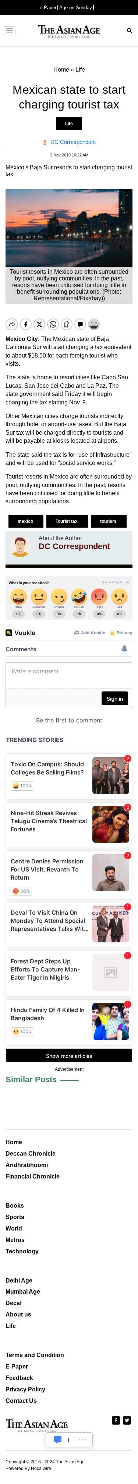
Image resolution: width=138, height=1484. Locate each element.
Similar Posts (31, 1079)
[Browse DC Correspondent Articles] (20, 546)
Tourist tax (67, 521)
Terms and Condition (35, 1355)
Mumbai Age (23, 1291)
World (14, 1228)
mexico (26, 521)
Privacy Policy (25, 1389)
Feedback (19, 1378)
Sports (15, 1217)
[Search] (130, 31)
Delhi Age (19, 1280)
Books (15, 1205)
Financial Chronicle (33, 1176)
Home (14, 1142)
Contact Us (21, 1401)
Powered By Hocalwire (28, 1468)
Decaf (14, 1303)
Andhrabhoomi (27, 1165)
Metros (15, 1240)
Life (69, 123)
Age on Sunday (75, 7)
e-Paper (48, 7)
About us (18, 1314)
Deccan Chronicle (31, 1153)
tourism (108, 521)
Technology (22, 1251)
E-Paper (17, 1366)
